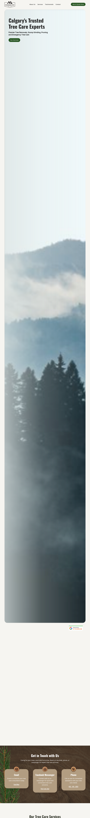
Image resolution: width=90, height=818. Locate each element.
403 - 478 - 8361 (73, 787)
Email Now (16, 784)
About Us (32, 4)
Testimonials (49, 4)
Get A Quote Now (78, 4)
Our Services (14, 40)
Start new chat (45, 789)
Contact (58, 4)
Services (40, 4)
